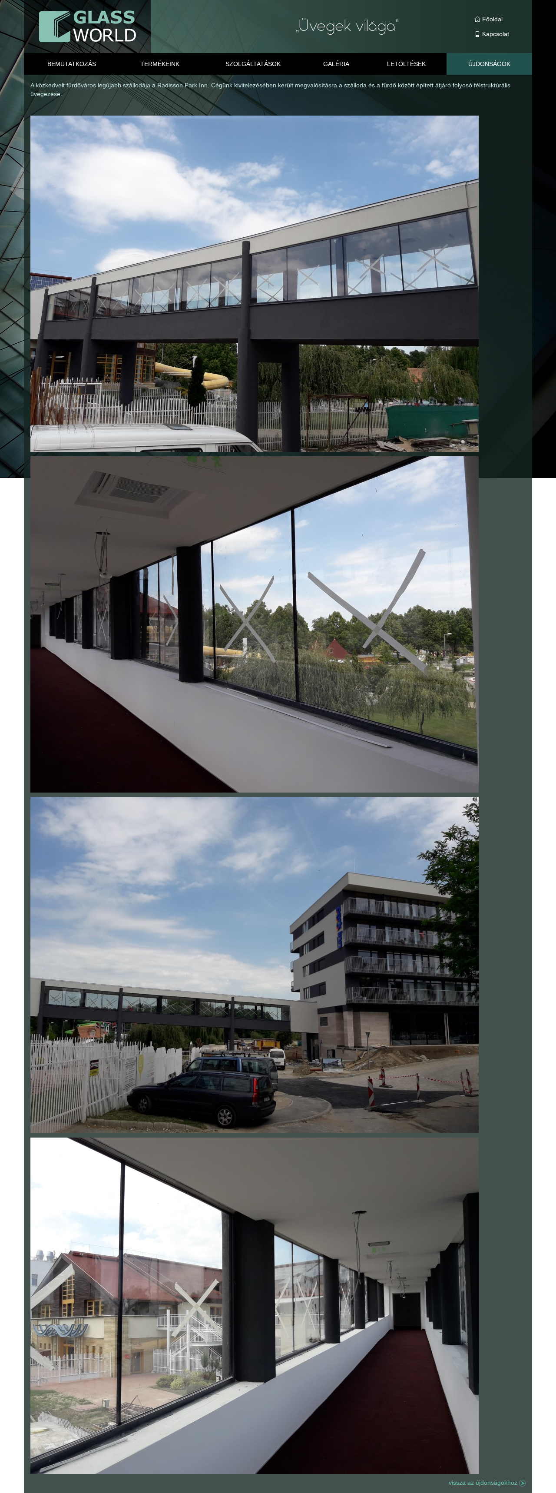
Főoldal (491, 19)
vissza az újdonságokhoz (484, 1482)
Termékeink (159, 63)
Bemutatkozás (71, 63)
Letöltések (406, 63)
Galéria (336, 63)
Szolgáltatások (253, 63)
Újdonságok (489, 63)
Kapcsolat (494, 33)
